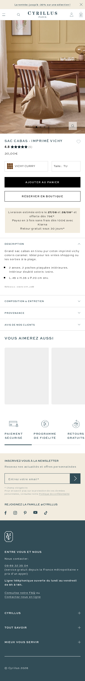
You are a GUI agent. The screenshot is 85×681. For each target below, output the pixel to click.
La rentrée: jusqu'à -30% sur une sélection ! (42, 4)
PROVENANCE (14, 312)
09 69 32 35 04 (16, 565)
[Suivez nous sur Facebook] (6, 513)
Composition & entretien (24, 301)
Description (14, 243)
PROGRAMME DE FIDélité (45, 436)
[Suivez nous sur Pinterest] (25, 513)
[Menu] (3, 14)
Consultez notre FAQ (20, 593)
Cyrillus (13, 613)
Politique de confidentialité (54, 494)
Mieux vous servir (22, 642)
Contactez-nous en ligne (23, 597)
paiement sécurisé (14, 436)
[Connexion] (71, 14)
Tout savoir (16, 627)
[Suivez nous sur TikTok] (45, 513)
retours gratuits (76, 436)
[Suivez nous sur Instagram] (15, 513)
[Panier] (81, 14)
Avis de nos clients (20, 324)
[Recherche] (18, 14)
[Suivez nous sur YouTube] (35, 512)
